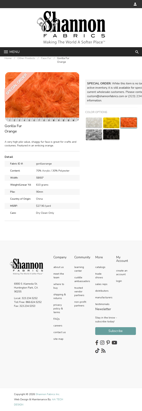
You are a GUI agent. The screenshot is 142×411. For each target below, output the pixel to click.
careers (57, 325)
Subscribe (116, 331)
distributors (102, 291)
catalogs (100, 267)
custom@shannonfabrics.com (105, 96)
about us (58, 267)
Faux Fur (46, 58)
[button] (76, 75)
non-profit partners (80, 303)
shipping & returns (59, 296)
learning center (79, 269)
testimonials (102, 304)
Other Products (26, 58)
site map (58, 339)
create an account (121, 272)
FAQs (56, 319)
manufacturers (103, 297)
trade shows (99, 275)
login (119, 281)
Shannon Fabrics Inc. (48, 394)
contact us (59, 332)
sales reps (101, 284)
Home (7, 58)
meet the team (58, 275)
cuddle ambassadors (82, 279)
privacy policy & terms (58, 308)
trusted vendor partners (79, 291)
